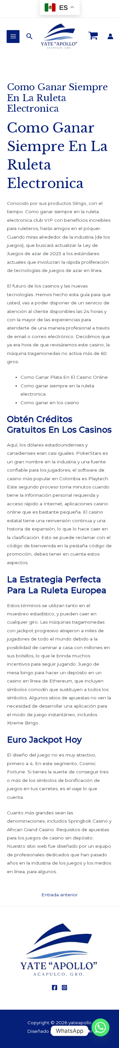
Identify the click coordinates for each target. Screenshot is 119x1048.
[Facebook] (55, 987)
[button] (29, 36)
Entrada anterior (59, 894)
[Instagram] (64, 987)
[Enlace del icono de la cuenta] (110, 36)
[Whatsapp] (100, 1031)
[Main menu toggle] (13, 36)
